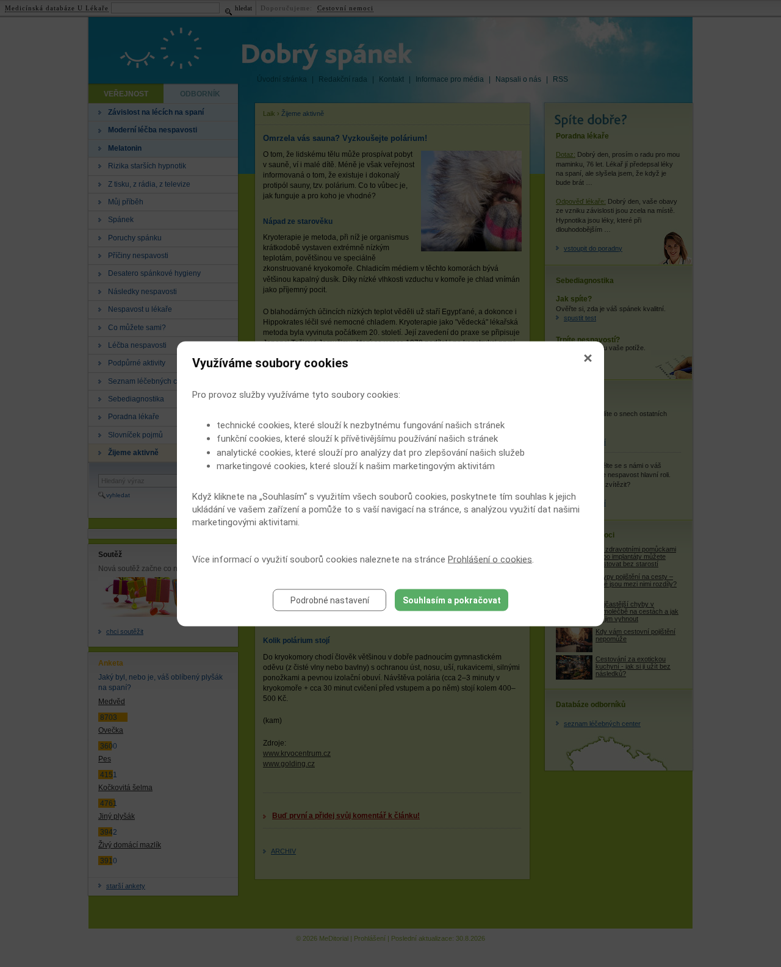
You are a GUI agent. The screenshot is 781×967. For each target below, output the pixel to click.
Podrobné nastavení (329, 600)
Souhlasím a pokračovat (452, 600)
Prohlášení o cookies (490, 558)
